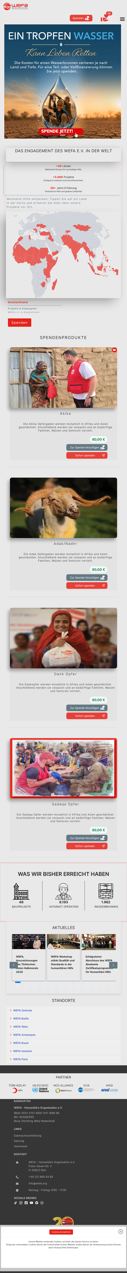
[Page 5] (52, 982)
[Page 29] (52, 986)
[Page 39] (52, 988)
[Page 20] (78, 984)
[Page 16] (43, 984)
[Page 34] (95, 986)
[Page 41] (69, 988)
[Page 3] (35, 982)
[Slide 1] (62, 135)
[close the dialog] (120, 1232)
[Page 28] (43, 986)
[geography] (47, 273)
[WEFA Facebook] (26, 1202)
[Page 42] (78, 988)
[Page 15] (35, 984)
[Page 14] (26, 984)
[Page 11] (103, 982)
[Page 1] (18, 982)
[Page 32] (78, 986)
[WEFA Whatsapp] (42, 1202)
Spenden (78, 18)
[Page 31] (69, 986)
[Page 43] (86, 988)
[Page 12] (112, 982)
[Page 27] (35, 986)
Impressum (20, 1146)
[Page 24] (112, 984)
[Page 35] (103, 986)
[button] (63, 1010)
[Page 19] (69, 984)
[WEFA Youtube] (31, 1202)
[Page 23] (103, 984)
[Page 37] (35, 988)
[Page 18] (61, 984)
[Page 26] (26, 986)
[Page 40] (61, 988)
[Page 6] (61, 982)
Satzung (19, 1141)
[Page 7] (69, 982)
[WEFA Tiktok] (15, 1202)
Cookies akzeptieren (61, 1232)
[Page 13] (18, 984)
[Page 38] (43, 988)
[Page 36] (112, 986)
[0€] (108, 18)
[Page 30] (61, 986)
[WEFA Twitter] (36, 1202)
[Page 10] (95, 982)
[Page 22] (95, 984)
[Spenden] (19, 318)
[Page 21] (86, 984)
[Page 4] (43, 982)
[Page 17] (52, 984)
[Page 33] (86, 986)
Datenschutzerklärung (27, 1135)
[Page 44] (95, 988)
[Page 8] (78, 982)
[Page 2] (26, 982)
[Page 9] (86, 982)
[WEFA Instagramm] (20, 1202)
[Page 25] (18, 986)
